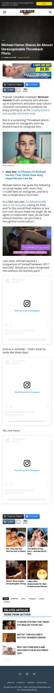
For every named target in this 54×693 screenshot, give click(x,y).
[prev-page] (4, 660)
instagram (32, 599)
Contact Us (21, 682)
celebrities (14, 599)
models (41, 599)
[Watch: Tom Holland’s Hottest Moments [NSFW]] (9, 637)
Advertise (30, 682)
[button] (4, 12)
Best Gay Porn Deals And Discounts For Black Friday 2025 (32, 650)
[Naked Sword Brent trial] (27, 77)
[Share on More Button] (18, 90)
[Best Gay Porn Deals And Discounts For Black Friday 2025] (9, 650)
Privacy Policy (42, 682)
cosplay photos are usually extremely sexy (26, 111)
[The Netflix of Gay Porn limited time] (27, 257)
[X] (34, 674)
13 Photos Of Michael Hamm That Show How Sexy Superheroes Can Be (25, 175)
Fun (3, 40)
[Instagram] (27, 674)
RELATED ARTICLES (16, 610)
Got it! (44, 4)
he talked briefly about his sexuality (24, 203)
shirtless (7, 602)
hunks (23, 599)
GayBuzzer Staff (10, 57)
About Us (10, 682)
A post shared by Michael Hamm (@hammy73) (27, 340)
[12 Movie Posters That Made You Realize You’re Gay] (9, 624)
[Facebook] (20, 674)
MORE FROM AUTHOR (17, 614)
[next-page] (8, 660)
